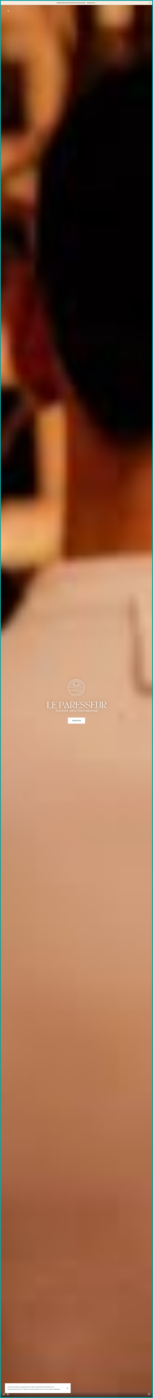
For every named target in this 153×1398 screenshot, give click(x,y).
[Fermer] (67, 1388)
